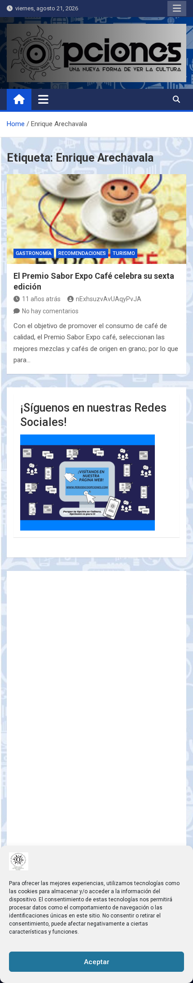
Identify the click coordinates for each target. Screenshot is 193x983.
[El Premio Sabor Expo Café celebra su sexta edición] (96, 219)
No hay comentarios (50, 311)
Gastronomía (34, 253)
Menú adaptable (176, 8)
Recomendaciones (82, 253)
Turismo (124, 253)
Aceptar (97, 962)
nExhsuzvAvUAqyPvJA (108, 299)
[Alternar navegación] (43, 99)
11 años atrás (41, 299)
